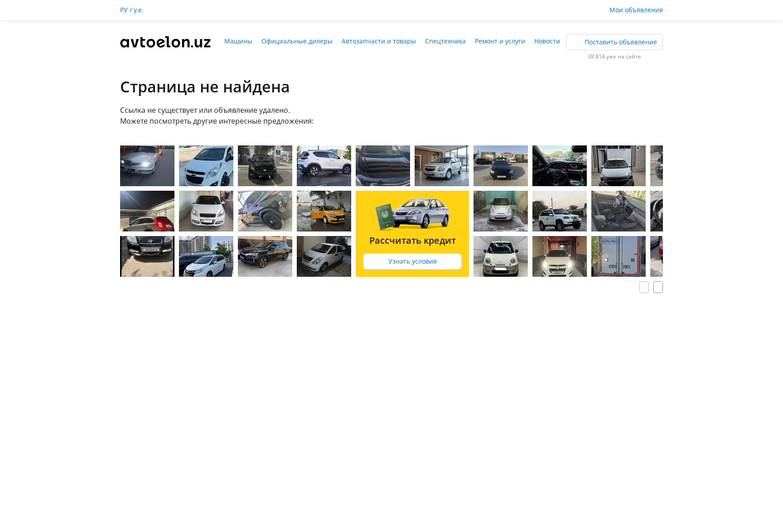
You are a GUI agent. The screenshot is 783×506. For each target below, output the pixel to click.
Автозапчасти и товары (379, 41)
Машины (238, 41)
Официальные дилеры (297, 41)
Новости (547, 41)
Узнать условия (412, 261)
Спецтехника (445, 41)
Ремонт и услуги (500, 41)
